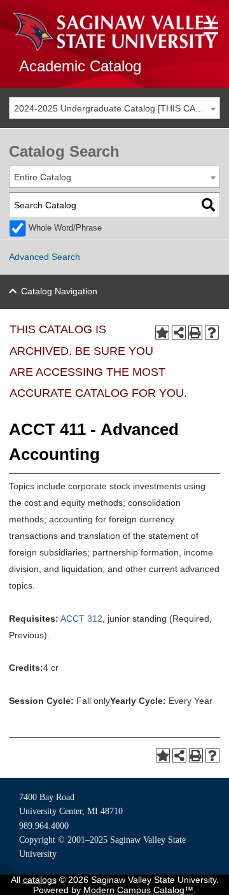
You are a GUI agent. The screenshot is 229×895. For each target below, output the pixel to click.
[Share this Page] (179, 333)
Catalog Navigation (59, 291)
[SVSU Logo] (114, 31)
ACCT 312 (81, 618)
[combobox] (114, 108)
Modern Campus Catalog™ (138, 890)
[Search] (208, 204)
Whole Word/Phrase (65, 228)
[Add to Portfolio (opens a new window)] (162, 333)
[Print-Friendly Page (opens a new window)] (195, 333)
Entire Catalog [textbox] (42, 177)
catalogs (40, 880)
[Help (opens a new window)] (212, 333)
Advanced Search (44, 257)
